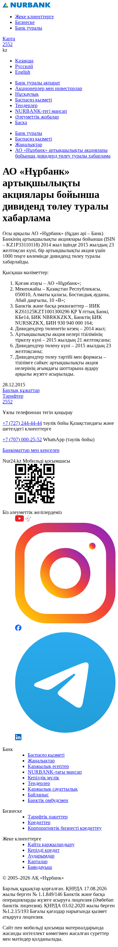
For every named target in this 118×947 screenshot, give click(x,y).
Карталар (38, 861)
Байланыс (38, 794)
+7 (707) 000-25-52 (22, 439)
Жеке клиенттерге (34, 16)
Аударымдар (41, 855)
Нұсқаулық (27, 94)
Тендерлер (26, 105)
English (22, 72)
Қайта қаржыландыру (51, 844)
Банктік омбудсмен (48, 800)
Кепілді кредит (43, 850)
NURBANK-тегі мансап (41, 111)
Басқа (21, 122)
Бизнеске (25, 22)
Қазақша (24, 60)
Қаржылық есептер (48, 766)
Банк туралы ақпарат (37, 82)
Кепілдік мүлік (43, 777)
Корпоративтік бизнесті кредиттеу (65, 828)
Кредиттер (39, 822)
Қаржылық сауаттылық (53, 789)
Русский (24, 66)
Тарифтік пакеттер (48, 816)
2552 (8, 44)
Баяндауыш (40, 867)
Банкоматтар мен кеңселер (31, 450)
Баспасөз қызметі (33, 99)
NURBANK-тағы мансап (55, 772)
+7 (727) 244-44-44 (22, 423)
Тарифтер (13, 396)
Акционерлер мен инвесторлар (48, 88)
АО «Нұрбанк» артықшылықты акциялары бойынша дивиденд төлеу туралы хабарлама (62, 153)
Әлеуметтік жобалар (37, 116)
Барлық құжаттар (21, 390)
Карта (9, 38)
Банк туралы (28, 28)
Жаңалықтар (28, 144)
